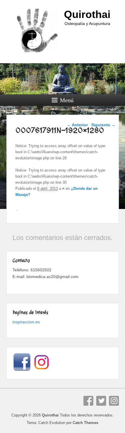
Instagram (114, 401)
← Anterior (77, 124)
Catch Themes (85, 423)
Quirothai (87, 14)
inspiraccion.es (26, 322)
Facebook (88, 401)
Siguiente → (103, 124)
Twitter (101, 401)
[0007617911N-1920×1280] (16, 210)
